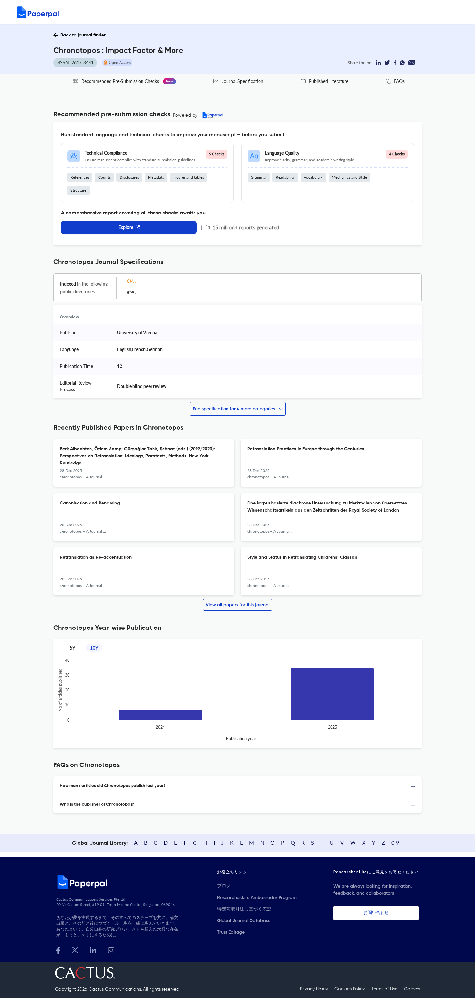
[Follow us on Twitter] (75, 950)
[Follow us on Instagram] (111, 950)
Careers (412, 989)
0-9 (395, 842)
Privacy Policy (314, 989)
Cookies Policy (349, 989)
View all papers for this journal (237, 605)
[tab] (237, 785)
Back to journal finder (83, 35)
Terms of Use (384, 989)
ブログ (224, 886)
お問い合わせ (376, 913)
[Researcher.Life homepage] (118, 881)
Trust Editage (231, 932)
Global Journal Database (243, 921)
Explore (125, 227)
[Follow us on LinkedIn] (93, 950)
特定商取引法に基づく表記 (244, 909)
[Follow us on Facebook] (58, 950)
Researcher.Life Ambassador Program (257, 897)
